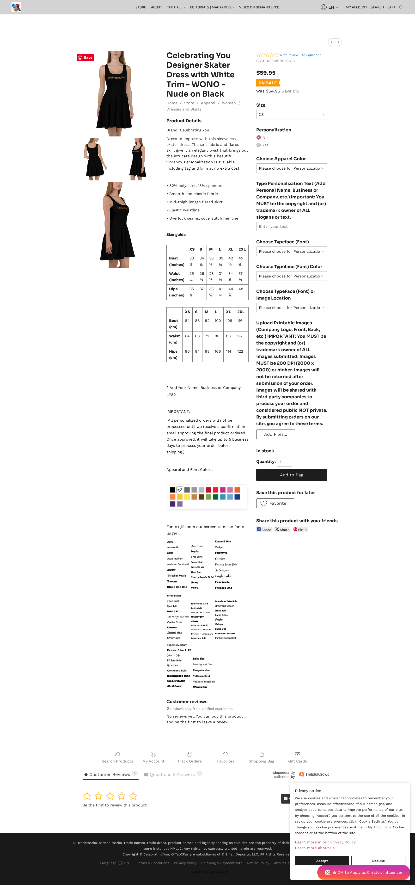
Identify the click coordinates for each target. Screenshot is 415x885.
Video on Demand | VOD (259, 7)
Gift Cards (297, 761)
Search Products (117, 761)
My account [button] (356, 7)
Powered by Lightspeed (207, 872)
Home (171, 103)
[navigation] (329, 7)
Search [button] (377, 7)
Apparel (208, 103)
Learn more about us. (315, 848)
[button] (363, 872)
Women (229, 103)
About (156, 7)
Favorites (225, 761)
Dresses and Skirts (183, 109)
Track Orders (189, 761)
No (265, 137)
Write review (289, 55)
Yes (265, 145)
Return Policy (258, 863)
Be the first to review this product (115, 805)
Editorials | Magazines (211, 7)
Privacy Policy (185, 863)
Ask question (311, 55)
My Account (153, 761)
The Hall (175, 7)
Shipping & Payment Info (221, 863)
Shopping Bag (261, 761)
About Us (281, 863)
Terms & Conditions (153, 863)
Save (88, 57)
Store (140, 7)
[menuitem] (331, 42)
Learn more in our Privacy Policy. (325, 842)
